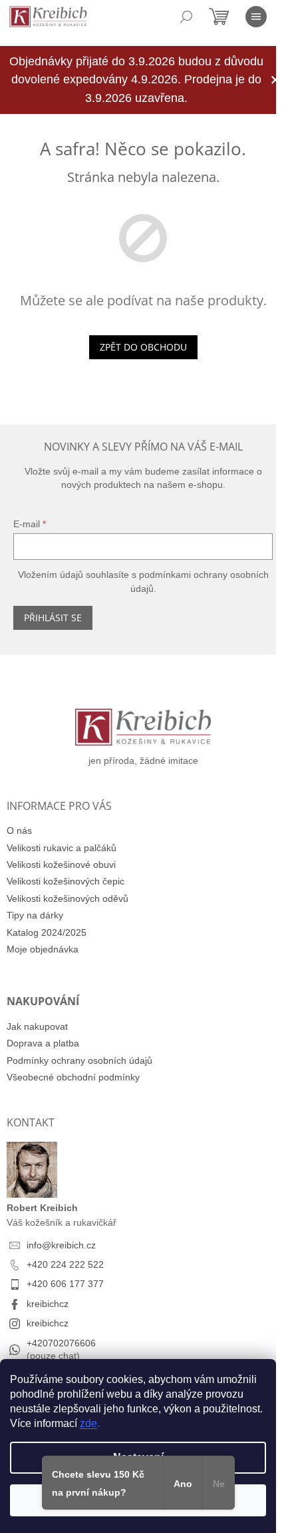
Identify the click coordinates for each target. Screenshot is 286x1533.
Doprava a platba (43, 1043)
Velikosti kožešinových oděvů (67, 898)
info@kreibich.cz (61, 1245)
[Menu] (256, 16)
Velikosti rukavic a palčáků (61, 847)
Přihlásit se (53, 617)
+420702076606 (61, 1343)
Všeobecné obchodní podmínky (73, 1077)
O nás (19, 830)
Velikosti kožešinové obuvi (61, 864)
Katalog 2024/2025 (46, 932)
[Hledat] (186, 16)
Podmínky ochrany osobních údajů (79, 1060)
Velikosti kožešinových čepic (65, 881)
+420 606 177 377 (65, 1283)
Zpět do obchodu (143, 347)
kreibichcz (48, 1303)
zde (88, 1423)
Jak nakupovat (37, 1026)
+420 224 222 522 (65, 1264)
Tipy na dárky (35, 915)
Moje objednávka (42, 949)
